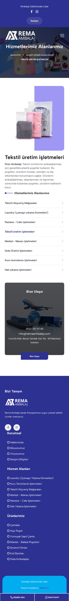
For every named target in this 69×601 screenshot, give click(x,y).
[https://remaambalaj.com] (21, 35)
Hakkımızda (16, 442)
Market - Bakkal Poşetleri (24, 542)
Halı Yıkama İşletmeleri (22, 506)
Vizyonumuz (16, 453)
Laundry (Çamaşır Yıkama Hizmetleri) (31, 478)
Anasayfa (15, 55)
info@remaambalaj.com (34, 333)
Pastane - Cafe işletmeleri (20, 222)
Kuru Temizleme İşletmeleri (25, 483)
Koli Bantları (16, 553)
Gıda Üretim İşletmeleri (18, 250)
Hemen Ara (19, 597)
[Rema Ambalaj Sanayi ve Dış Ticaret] (17, 402)
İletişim (34, 21)
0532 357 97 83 (34, 328)
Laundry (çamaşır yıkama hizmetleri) (26, 212)
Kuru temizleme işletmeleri (21, 260)
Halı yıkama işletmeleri (18, 269)
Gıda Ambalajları (19, 559)
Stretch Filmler (18, 547)
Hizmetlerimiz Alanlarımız (40, 55)
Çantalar (14, 525)
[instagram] (37, 12)
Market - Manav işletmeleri (21, 241)
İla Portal (44, 588)
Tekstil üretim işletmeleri (19, 231)
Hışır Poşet (16, 530)
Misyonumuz (17, 448)
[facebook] (31, 12)
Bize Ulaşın (34, 356)
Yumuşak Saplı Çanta (21, 536)
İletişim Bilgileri (18, 459)
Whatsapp (53, 597)
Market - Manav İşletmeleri (25, 495)
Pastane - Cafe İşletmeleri (24, 500)
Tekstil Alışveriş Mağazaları (21, 203)
